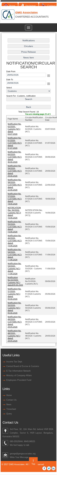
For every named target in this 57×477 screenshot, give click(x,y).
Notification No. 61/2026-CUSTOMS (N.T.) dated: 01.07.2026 (15, 143)
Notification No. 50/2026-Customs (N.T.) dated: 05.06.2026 (14, 307)
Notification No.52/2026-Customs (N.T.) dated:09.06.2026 (15, 281)
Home (12, 5)
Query (9, 413)
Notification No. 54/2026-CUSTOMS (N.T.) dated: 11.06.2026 (15, 254)
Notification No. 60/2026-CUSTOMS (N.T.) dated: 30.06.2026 (15, 156)
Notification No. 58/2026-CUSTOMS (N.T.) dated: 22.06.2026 (15, 184)
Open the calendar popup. (48, 75)
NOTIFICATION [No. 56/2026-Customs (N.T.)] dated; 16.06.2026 (14, 212)
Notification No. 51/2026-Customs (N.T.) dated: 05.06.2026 (14, 294)
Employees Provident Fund (18, 380)
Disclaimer (30, 5)
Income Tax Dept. (14, 361)
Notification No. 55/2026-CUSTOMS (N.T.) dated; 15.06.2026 (15, 226)
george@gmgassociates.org (22, 453)
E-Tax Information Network (18, 371)
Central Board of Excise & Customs (22, 366)
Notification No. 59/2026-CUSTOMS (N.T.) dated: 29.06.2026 (15, 170)
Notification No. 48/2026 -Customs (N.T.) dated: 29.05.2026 (14, 335)
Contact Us (11, 400)
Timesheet (11, 409)
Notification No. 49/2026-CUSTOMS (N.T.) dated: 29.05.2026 (15, 321)
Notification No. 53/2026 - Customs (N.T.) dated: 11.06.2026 (14, 268)
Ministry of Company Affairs (19, 375)
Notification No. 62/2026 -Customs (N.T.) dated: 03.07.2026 (14, 129)
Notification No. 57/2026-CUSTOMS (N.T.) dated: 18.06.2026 (15, 198)
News (8, 404)
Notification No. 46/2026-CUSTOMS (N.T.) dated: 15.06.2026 (15, 240)
